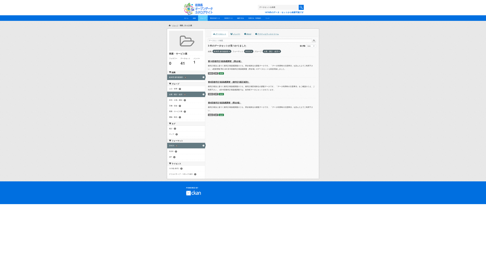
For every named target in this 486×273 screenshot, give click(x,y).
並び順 (302, 45)
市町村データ (228, 18)
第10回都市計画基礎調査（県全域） (225, 61)
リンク (267, 18)
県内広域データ (215, 18)
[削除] (229, 51)
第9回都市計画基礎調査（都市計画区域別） (229, 81)
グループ (203, 18)
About (248, 34)
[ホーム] (169, 25)
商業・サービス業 (186, 25)
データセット (220, 34)
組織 (194, 18)
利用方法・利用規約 (254, 18)
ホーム (186, 18)
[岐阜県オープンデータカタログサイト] (197, 4)
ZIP (216, 73)
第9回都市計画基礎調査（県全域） (224, 102)
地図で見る (240, 18)
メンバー (236, 34)
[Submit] (314, 40)
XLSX (221, 73)
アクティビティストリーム (268, 34)
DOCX (211, 73)
